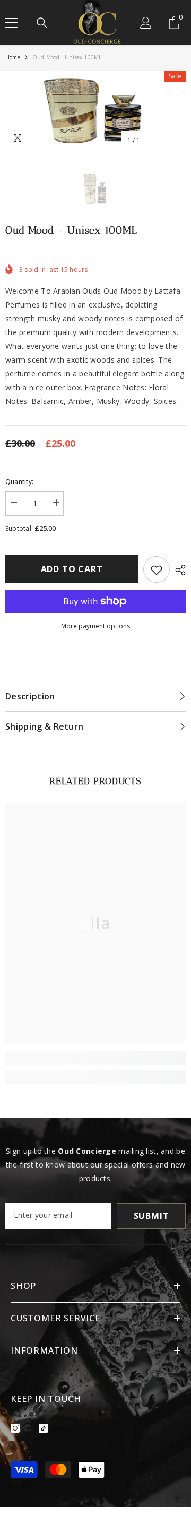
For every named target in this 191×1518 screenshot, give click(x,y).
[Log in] (146, 23)
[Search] (42, 22)
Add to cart (72, 569)
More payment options (95, 625)
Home (12, 57)
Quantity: (19, 481)
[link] (95, 1058)
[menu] (11, 22)
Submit (151, 1216)
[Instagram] (15, 1428)
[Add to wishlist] (156, 569)
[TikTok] (43, 1428)
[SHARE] (178, 570)
